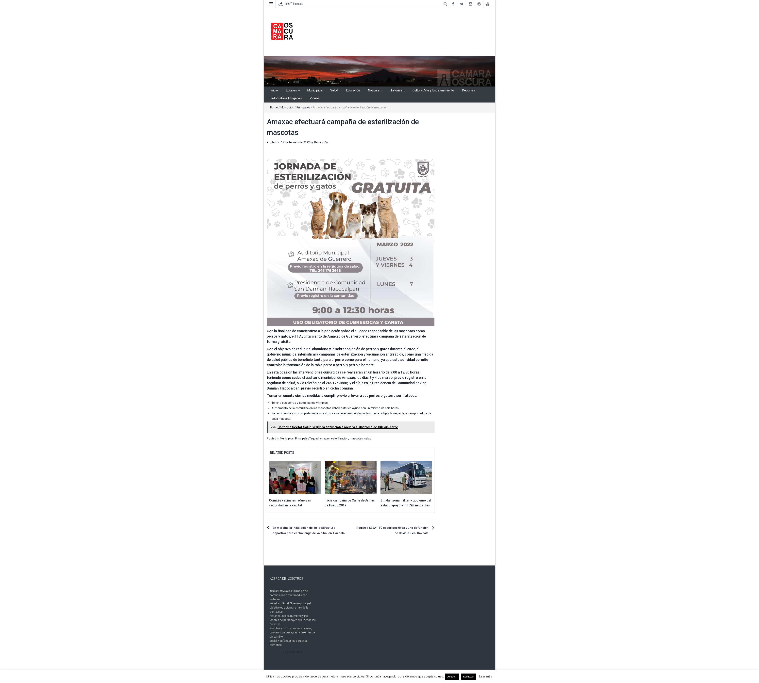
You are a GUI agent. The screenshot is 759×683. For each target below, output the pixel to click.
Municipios (314, 90)
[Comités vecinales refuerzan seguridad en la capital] (295, 477)
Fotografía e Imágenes (286, 98)
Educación (353, 90)
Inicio (274, 90)
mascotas (356, 438)
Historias (396, 90)
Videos (315, 98)
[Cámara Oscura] (379, 71)
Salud (334, 90)
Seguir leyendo (292, 652)
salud (367, 438)
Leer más (485, 676)
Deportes (468, 90)
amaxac (324, 438)
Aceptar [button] (451, 676)
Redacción (321, 142)
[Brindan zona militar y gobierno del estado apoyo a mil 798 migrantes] (406, 477)
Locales (291, 90)
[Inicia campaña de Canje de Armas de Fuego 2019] (351, 477)
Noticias (373, 90)
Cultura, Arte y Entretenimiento (433, 90)
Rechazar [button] (468, 676)
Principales (303, 107)
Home (274, 107)
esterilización (339, 438)
